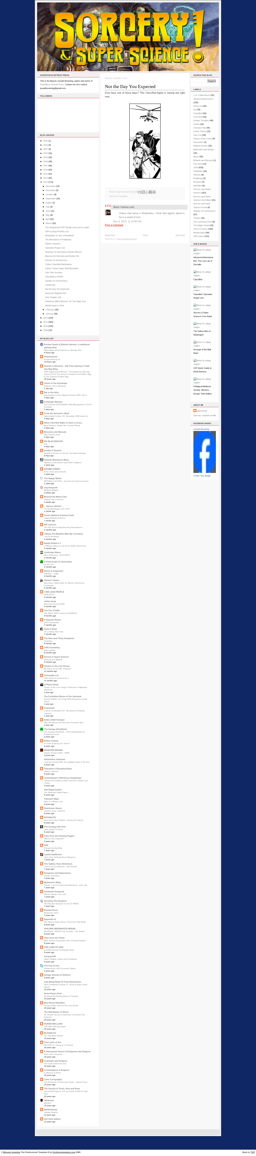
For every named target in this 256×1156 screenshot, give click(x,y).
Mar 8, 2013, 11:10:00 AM (127, 221)
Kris (45, 444)
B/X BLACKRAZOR (53, 441)
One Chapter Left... (54, 297)
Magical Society (200, 146)
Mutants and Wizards (53, 660)
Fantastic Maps (51, 799)
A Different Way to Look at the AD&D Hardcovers (65, 546)
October (49, 194)
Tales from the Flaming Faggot (59, 836)
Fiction (196, 124)
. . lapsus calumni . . (54, 506)
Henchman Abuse (53, 808)
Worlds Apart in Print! (54, 305)
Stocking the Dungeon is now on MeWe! (61, 904)
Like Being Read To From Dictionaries (62, 982)
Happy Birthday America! (54, 518)
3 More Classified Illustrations (58, 264)
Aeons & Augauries (53, 571)
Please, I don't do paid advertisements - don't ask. (66, 885)
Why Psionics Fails (52, 435)
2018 (45, 161)
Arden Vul (197, 106)
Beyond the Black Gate (55, 497)
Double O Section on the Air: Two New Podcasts (65, 453)
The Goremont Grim (202, 222)
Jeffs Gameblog (52, 647)
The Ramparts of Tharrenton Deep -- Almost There (65, 1082)
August (49, 203)
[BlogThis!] (143, 192)
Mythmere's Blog (52, 882)
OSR (195, 167)
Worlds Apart (199, 232)
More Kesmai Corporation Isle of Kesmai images (64, 940)
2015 (45, 174)
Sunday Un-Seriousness (56, 260)
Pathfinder (198, 171)
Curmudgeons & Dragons (56, 1070)
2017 (45, 165)
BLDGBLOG (50, 1033)
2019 (45, 157)
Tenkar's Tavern (51, 580)
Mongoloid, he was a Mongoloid (59, 235)
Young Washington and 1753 (57, 509)
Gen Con (197, 135)
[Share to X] (147, 192)
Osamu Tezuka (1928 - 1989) (56, 753)
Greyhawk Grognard (54, 891)
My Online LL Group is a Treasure (58, 1045)
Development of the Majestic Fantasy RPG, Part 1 (65, 395)
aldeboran (49, 1100)
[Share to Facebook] (150, 192)
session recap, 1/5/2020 (54, 811)
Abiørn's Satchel (51, 771)
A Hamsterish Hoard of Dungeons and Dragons (67, 1051)
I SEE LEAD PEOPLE (54, 592)
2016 (45, 170)
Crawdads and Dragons (55, 1061)
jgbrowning (202, 411)
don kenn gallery (52, 1119)
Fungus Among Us (52, 359)
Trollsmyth (49, 708)
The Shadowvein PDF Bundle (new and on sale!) (67, 227)
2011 (45, 322)
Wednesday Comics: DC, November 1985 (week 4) (66, 416)
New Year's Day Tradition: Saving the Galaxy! (63, 820)
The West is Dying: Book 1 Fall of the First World (65, 922)
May (48, 215)
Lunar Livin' (49, 564)
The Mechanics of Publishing (58, 239)
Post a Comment (114, 225)
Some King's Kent (53, 993)
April (47, 219)
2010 (45, 326)
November (50, 190)
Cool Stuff (197, 117)
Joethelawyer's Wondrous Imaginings (62, 778)
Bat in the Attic (51, 392)
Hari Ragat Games (53, 790)
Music (196, 156)
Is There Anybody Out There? (57, 743)
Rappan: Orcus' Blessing (54, 386)
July (47, 207)
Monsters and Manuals (55, 432)
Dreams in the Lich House (57, 666)
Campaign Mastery (53, 402)
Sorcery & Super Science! (56, 657)
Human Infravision (52, 876)
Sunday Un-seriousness (204, 211)
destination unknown (54, 759)
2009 (45, 330)
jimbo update (49, 650)
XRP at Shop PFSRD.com (57, 231)
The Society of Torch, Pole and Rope (62, 1088)
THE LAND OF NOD (53, 947)
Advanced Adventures (203, 99)
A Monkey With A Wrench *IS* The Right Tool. (65, 301)
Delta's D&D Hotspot (54, 720)
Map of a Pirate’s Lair (53, 802)
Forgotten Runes (52, 620)
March (49, 223)
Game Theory (199, 131)
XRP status (198, 236)
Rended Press (51, 910)
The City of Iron (51, 966)
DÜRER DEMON (51, 490)
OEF (46, 845)
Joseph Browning (201, 429)
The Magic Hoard (201, 225)
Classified (123, 196)
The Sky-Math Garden (53, 1036)
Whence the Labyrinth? (54, 839)
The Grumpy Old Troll (54, 827)
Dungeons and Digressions (57, 873)
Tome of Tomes (200, 229)
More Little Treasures (53, 1054)
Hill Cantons (50, 524)
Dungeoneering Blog (53, 848)
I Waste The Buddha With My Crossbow (63, 534)
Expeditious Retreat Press (52, 84)
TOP (253, 1152)
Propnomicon (51, 356)
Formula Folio (199, 128)
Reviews (197, 182)
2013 (45, 182)
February (50, 309)
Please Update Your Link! (55, 894)
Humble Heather (51, 1112)
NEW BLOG (49, 595)
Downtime (48, 641)
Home (145, 235)
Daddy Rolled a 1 (52, 543)
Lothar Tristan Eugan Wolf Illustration (62, 268)
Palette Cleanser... (53, 244)
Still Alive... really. (51, 574)
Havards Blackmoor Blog (56, 460)
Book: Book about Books (55, 472)
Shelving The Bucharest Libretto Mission (63, 252)
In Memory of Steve (52, 1073)
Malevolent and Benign (203, 149)
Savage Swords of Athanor (57, 975)
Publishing (198, 178)
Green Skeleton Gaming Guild (59, 515)
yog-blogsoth (51, 487)
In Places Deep (51, 684)
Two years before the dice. (55, 1064)
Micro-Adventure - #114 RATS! (57, 555)
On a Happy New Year (53, 632)
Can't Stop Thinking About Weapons (60, 857)
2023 (45, 145)
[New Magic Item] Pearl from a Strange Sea (63, 350)
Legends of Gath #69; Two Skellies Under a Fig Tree (67, 762)
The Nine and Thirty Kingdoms (59, 638)
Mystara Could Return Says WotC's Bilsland (63, 463)
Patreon (197, 175)
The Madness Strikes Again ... (57, 792)
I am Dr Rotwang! (51, 536)
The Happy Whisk (52, 478)
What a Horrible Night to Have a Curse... (63, 423)
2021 (45, 149)
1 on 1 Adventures (201, 95)
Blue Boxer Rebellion (54, 1003)
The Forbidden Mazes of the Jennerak (62, 696)
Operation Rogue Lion (55, 248)
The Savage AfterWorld (55, 729)
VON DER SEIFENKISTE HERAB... (60, 928)
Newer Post (110, 235)
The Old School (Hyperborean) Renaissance (63, 527)
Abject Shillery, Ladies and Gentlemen (60, 959)
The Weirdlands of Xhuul (56, 1012)
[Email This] (140, 192)
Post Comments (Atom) (127, 239)
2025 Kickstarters (51, 622)
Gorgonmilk (50, 956)
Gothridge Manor (52, 552)
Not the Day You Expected (57, 289)
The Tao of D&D (52, 610)
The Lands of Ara (52, 1042)
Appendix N (50, 919)
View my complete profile (204, 415)
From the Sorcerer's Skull (56, 413)
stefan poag (50, 601)
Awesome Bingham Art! (55, 293)
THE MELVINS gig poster (55, 1026)
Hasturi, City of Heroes (53, 499)
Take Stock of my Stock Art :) (56, 678)
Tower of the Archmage (55, 383)
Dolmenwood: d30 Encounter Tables (60, 968)
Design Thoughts (201, 120)
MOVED (47, 1103)
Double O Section (52, 450)
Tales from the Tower (54, 938)
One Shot (197, 164)
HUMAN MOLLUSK (53, 1024)
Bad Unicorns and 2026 (54, 604)
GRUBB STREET (52, 469)
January (49, 314)
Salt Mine (197, 185)
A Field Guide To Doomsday (58, 562)
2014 (45, 178)
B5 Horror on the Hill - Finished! (57, 669)
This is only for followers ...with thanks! (60, 867)
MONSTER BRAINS (53, 750)
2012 (45, 318)
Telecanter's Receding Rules (58, 769)
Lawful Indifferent (53, 854)
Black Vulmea (121, 207)
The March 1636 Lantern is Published (60, 613)
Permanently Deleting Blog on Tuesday (61, 996)
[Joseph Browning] (204, 472)
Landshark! (50, 285)
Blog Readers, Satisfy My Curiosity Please (62, 425)
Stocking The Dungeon (55, 901)
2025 (45, 141)
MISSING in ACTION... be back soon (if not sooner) (66, 481)
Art (117, 196)
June (48, 211)
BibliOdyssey (50, 1109)
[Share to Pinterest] (154, 192)
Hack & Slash (50, 629)
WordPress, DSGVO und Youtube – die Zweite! (64, 931)
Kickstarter (198, 142)
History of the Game (202, 138)
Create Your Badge (202, 476)
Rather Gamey (51, 741)
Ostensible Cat (51, 675)
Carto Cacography (53, 1079)
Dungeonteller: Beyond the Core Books (61, 1005)
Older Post (180, 235)
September (51, 198)
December (50, 186)
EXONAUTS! (50, 817)
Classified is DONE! (54, 277)
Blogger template (11, 1152)
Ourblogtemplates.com (63, 1152)
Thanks (196, 218)
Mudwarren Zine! (51, 913)
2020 (45, 153)
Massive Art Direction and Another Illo (62, 256)
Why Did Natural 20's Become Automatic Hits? (64, 722)
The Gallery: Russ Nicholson (58, 864)
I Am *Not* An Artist (53, 272)
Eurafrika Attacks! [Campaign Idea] (59, 950)
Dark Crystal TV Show (53, 829)
